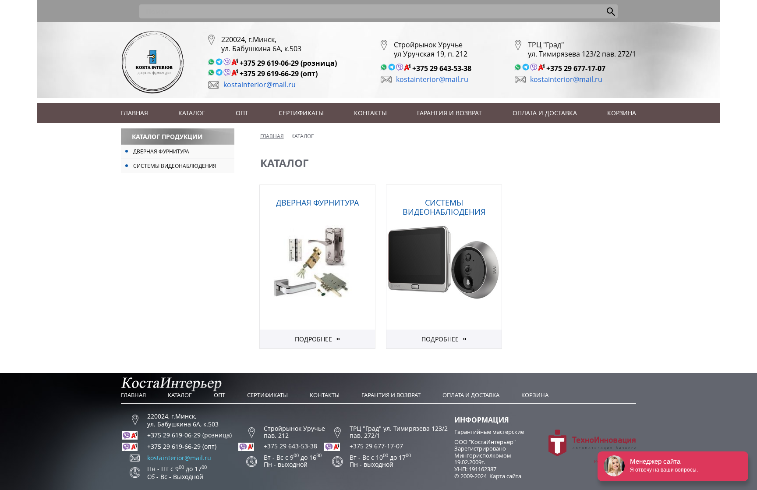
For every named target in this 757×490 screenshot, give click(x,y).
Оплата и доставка (545, 113)
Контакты (370, 113)
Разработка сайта (615, 461)
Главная (134, 113)
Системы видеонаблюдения (174, 166)
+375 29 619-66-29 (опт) (279, 73)
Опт (242, 113)
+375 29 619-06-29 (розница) (288, 63)
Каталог (191, 113)
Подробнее (313, 339)
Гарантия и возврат (449, 113)
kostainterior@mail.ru (259, 84)
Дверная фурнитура (161, 151)
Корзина (621, 113)
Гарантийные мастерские (489, 432)
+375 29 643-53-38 (441, 68)
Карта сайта (505, 476)
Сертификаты (301, 113)
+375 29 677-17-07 (575, 68)
